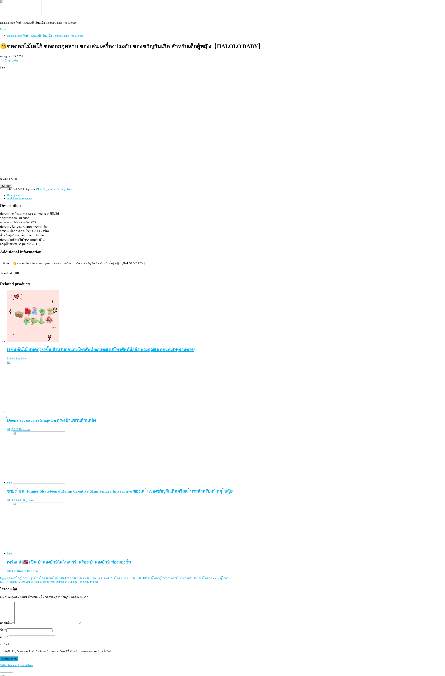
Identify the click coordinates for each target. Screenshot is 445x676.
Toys (69, 189)
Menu (3, 29)
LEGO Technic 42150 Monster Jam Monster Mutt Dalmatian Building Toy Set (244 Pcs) (49, 581)
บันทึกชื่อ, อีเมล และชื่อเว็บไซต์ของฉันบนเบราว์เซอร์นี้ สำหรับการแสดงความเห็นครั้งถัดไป (58, 651)
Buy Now (5, 186)
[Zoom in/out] (11, 672)
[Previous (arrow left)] (1, 675)
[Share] (4, 672)
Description (13, 195)
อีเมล (4, 637)
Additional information (19, 198)
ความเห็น (7, 622)
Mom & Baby (57, 189)
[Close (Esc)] (1, 672)
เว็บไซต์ (4, 644)
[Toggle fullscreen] (8, 672)
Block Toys (42, 189)
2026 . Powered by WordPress (16, 665)
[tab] (226, 195)
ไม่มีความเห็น (9, 60)
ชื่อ (3, 630)
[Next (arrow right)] (4, 675)
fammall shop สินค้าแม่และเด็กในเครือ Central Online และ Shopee (45, 35)
